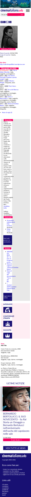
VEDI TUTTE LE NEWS (16, 448)
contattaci (5, 486)
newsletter (5, 488)
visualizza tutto (6, 207)
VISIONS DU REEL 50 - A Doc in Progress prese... (9, 257)
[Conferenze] (7, 326)
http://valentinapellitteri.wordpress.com (12, 64)
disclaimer (5, 491)
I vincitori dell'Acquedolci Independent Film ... (11, 286)
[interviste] (7, 312)
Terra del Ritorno (13, 89)
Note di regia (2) (7, 112)
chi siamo (5, 484)
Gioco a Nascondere (6, 97)
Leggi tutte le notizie (7, 297)
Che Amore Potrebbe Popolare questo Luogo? (8, 77)
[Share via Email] (7, 22)
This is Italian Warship (8, 71)
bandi (4, 495)
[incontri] (7, 338)
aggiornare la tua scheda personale (14, 474)
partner (4, 493)
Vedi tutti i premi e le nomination (7, 240)
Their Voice (12, 86)
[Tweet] (4, 22)
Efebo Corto (8, 230)
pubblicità (5, 490)
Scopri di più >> (16, 440)
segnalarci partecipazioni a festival (14, 473)
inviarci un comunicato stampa (12, 469)
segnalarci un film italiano (11, 471)
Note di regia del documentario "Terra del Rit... (11, 276)
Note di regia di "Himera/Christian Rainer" (12, 266)
